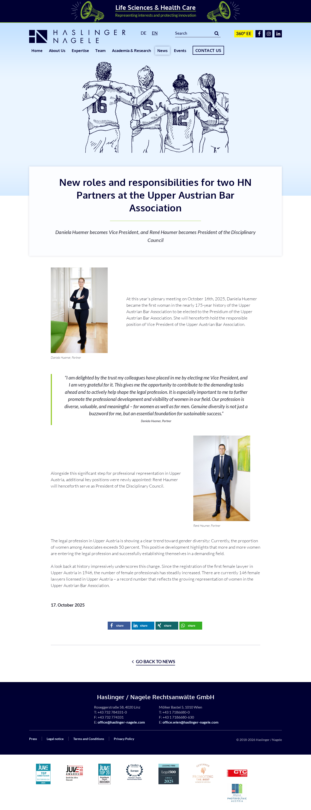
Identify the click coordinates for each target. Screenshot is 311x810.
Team (100, 50)
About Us (57, 50)
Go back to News (155, 661)
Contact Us (208, 50)
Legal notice (55, 739)
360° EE (243, 33)
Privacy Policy (124, 739)
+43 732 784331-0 (112, 712)
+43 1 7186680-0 (176, 712)
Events (180, 50)
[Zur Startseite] (79, 36)
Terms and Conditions (88, 739)
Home (37, 50)
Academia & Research (131, 50)
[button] (119, 626)
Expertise (80, 50)
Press (33, 739)
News (162, 50)
